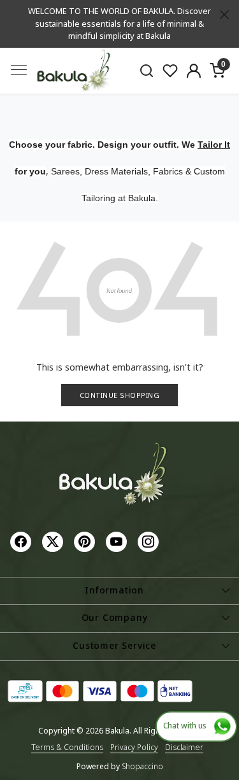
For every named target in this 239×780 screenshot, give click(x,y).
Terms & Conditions (67, 747)
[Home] (74, 71)
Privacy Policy (134, 747)
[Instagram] (149, 541)
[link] (147, 70)
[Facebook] (22, 541)
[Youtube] (118, 541)
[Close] (224, 14)
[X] (54, 541)
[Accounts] (193, 70)
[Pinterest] (86, 541)
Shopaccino (142, 766)
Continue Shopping (120, 395)
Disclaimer (184, 747)
